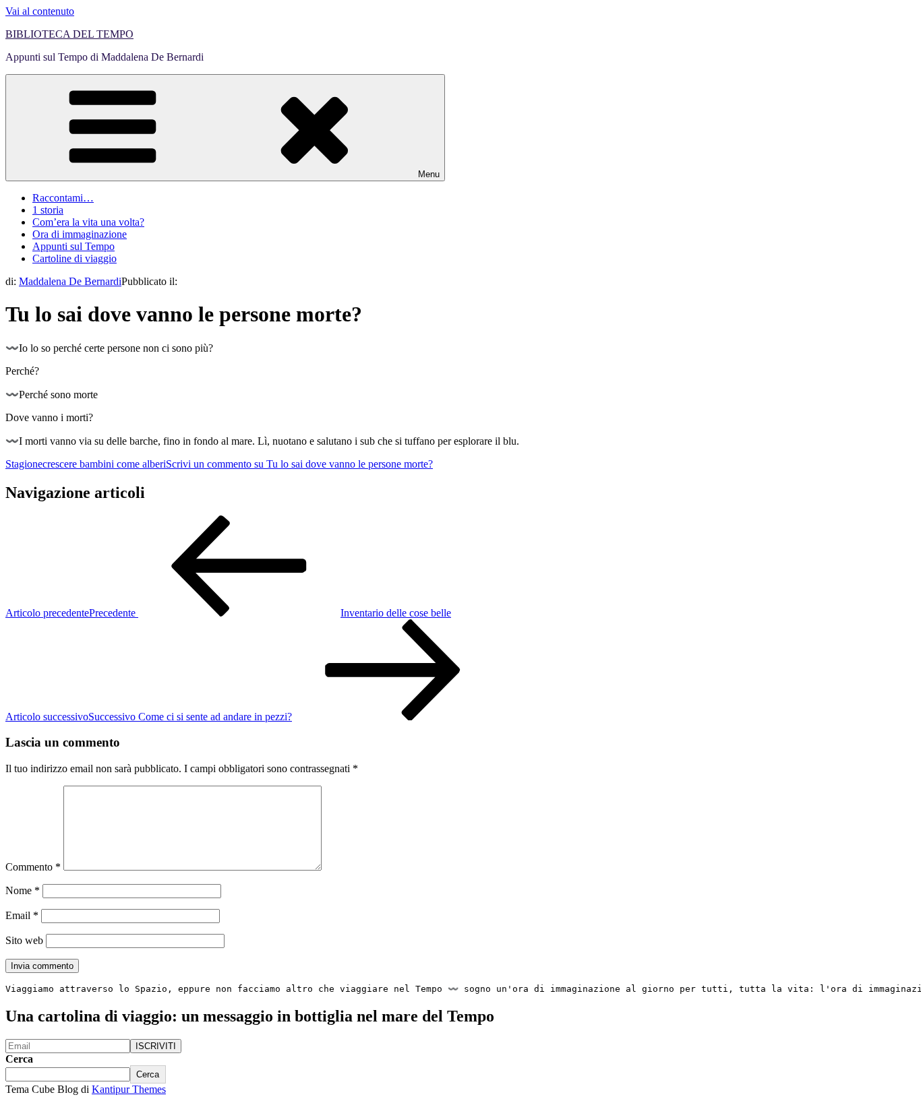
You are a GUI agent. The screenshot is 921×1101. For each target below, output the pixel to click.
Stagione (23, 464)
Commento (33, 867)
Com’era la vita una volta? (88, 222)
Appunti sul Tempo (73, 246)
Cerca (19, 1059)
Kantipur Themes (129, 1089)
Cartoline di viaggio (74, 258)
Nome (22, 890)
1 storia (47, 210)
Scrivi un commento (299, 464)
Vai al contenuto (39, 11)
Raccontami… (63, 197)
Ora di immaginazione (79, 234)
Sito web (24, 940)
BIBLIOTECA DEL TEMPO (69, 34)
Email (21, 915)
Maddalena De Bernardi (70, 281)
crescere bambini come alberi (104, 464)
